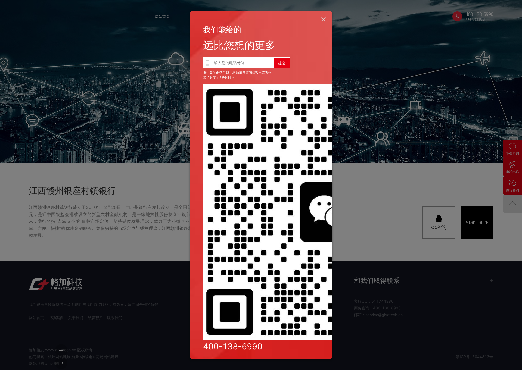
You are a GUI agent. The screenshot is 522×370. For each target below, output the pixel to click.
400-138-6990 (232, 346)
